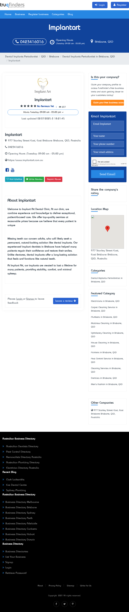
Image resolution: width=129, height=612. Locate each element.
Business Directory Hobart (20, 534)
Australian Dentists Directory (21, 446)
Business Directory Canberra (21, 529)
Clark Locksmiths (14, 480)
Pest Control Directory (18, 452)
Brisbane (54, 56)
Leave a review (64, 301)
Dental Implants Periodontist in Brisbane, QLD (88, 56)
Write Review (35, 179)
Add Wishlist (15, 179)
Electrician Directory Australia (22, 468)
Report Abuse (54, 179)
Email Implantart (103, 116)
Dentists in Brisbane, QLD (104, 378)
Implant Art (28, 209)
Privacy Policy (55, 586)
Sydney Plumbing (15, 490)
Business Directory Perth (19, 518)
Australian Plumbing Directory (22, 462)
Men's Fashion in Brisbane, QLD (107, 384)
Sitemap (70, 586)
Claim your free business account (108, 103)
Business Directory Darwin (20, 540)
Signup (30, 299)
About (40, 586)
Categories (58, 14)
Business (20, 14)
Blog (70, 14)
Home (8, 14)
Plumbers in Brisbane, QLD (104, 317)
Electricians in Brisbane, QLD (105, 301)
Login (19, 299)
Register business (38, 14)
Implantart (43, 100)
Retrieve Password (16, 573)
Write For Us (85, 586)
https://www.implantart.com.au (25, 160)
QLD (43, 56)
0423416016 (31, 42)
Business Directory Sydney (20, 513)
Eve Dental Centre (16, 485)
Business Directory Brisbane (21, 507)
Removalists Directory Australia (23, 457)
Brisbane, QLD (103, 42)
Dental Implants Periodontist (21, 56)
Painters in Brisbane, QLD (104, 352)
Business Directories (16, 551)
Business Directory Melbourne (22, 502)
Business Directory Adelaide (21, 523)
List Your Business (15, 557)
